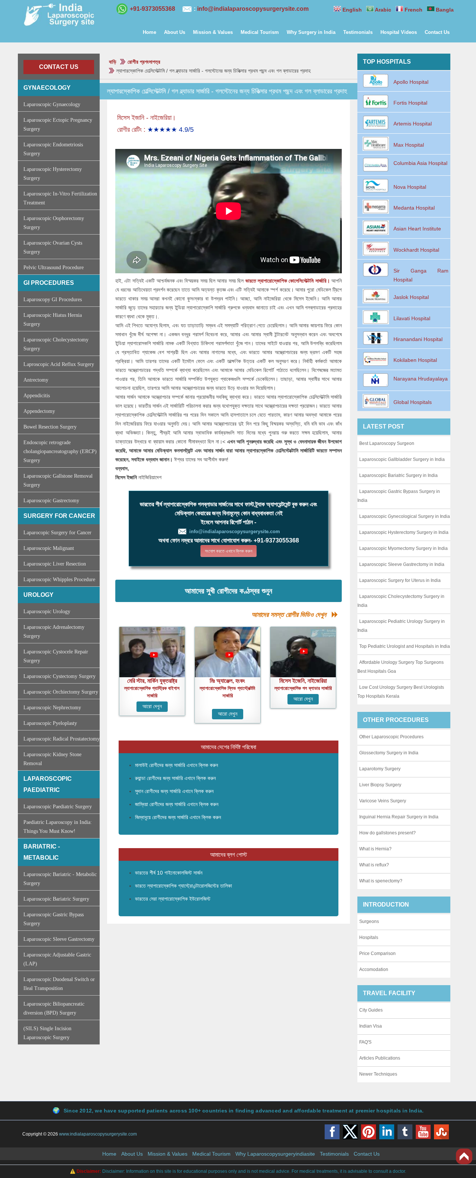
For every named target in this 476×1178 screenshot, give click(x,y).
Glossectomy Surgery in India (388, 752)
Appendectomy (39, 411)
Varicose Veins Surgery (382, 800)
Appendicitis (36, 395)
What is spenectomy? (380, 881)
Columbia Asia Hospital (420, 163)
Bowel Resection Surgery (50, 427)
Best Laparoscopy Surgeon (386, 443)
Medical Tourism (260, 32)
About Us (174, 32)
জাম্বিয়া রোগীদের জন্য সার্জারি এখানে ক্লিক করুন (176, 804)
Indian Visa (370, 1026)
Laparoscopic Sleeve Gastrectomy (58, 939)
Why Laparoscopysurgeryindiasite (275, 1154)
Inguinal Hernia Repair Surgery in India (398, 816)
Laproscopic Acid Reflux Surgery (58, 364)
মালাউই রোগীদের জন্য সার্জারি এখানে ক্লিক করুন (176, 765)
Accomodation (373, 969)
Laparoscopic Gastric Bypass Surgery (53, 919)
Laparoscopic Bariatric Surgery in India (398, 475)
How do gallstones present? (387, 832)
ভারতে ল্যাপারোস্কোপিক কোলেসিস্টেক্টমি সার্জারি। (287, 281)
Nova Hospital (409, 187)
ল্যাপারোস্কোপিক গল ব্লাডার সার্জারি (303, 688)
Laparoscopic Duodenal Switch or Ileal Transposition (59, 984)
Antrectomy (35, 380)
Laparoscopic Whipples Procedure (59, 579)
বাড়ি (112, 62)
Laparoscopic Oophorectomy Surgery (53, 223)
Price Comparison (377, 953)
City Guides (371, 1010)
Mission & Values (213, 32)
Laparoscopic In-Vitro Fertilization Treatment (60, 198)
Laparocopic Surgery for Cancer (57, 532)
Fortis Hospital (410, 103)
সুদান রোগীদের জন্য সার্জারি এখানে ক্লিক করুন (174, 791)
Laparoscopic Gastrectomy (51, 500)
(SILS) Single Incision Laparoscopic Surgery (47, 1033)
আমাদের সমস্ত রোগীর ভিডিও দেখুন (291, 614)
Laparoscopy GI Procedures (52, 299)
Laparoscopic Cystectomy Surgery (59, 676)
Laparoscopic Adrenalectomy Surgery (53, 631)
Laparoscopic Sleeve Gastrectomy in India (401, 564)
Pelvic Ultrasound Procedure (53, 267)
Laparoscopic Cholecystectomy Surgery (56, 344)
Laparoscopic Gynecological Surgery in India (404, 516)
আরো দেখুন (152, 706)
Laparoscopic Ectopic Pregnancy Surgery (57, 124)
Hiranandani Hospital (418, 339)
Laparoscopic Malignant (48, 548)
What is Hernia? (375, 848)
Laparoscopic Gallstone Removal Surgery (58, 480)
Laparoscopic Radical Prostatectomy (61, 739)
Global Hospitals (412, 402)
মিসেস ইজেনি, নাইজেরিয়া (303, 681)
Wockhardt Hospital (416, 250)
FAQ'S (365, 1042)
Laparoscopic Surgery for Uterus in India (400, 580)
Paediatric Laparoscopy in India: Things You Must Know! (57, 826)
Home (149, 32)
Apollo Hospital (410, 82)
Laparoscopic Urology (46, 611)
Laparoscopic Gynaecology (51, 104)
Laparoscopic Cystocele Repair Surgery (55, 656)
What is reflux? (374, 864)
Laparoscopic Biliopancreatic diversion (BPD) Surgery (53, 1008)
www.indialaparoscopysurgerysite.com (98, 1134)
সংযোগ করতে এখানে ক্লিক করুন (228, 551)
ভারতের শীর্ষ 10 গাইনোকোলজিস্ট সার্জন (168, 873)
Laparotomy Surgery (380, 768)
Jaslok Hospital (411, 297)
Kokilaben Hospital (415, 360)
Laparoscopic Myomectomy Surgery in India (403, 548)
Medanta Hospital (414, 208)
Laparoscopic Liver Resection (54, 564)
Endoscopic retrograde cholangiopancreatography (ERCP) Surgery (60, 451)
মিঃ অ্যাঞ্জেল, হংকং (227, 681)
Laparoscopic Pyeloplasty (50, 723)
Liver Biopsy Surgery (380, 784)
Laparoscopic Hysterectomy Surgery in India (403, 532)
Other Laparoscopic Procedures (391, 736)
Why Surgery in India (311, 32)
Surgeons (369, 921)
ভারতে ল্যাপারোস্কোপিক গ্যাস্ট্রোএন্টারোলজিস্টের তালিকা (183, 886)
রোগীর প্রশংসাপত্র (144, 62)
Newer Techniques (378, 1074)
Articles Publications (379, 1058)
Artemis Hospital (412, 124)
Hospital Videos (398, 32)
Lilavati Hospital (411, 318)
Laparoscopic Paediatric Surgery (57, 806)
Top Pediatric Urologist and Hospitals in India (404, 646)
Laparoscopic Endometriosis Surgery (53, 149)
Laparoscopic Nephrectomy (52, 707)
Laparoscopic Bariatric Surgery (56, 899)
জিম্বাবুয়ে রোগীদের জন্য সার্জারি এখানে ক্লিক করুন (178, 817)
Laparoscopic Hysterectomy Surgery (52, 173)
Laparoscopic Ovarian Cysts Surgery (52, 247)
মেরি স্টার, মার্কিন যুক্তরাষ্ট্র (152, 681)
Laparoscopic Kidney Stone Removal (52, 759)
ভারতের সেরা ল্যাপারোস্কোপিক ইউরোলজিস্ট (172, 899)
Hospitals (368, 937)
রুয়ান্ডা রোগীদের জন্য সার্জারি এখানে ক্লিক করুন (175, 778)
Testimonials (358, 32)
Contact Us (437, 32)
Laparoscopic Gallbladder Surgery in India (402, 459)
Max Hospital (408, 145)
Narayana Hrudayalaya (420, 379)
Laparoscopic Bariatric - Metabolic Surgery (60, 879)
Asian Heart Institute (417, 229)
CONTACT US (58, 67)
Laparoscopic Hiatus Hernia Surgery (52, 319)
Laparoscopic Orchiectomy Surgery (60, 692)
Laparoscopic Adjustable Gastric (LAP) (57, 959)
